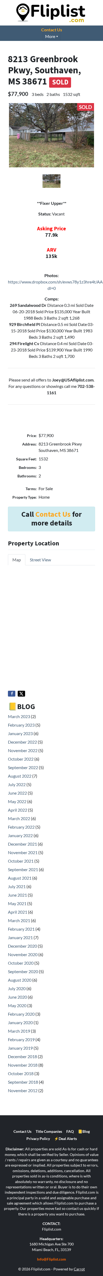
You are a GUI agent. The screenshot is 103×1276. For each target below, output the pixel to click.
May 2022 (17, 801)
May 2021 (17, 903)
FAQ (70, 1131)
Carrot (79, 1269)
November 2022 (23, 750)
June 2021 (17, 894)
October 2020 (21, 962)
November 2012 (23, 1090)
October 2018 (21, 1073)
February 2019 (21, 1039)
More (50, 36)
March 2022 (19, 818)
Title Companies (49, 1131)
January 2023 (20, 733)
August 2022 (19, 775)
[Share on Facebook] (11, 694)
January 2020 (20, 1022)
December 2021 (22, 843)
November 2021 (23, 852)
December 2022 (22, 741)
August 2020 (19, 979)
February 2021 (21, 928)
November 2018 (23, 1064)
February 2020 (21, 1013)
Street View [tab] (40, 559)
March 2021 (19, 920)
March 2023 (19, 716)
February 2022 (21, 826)
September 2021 (23, 869)
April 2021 (17, 911)
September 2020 (23, 971)
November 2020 (23, 954)
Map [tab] (16, 559)
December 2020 (22, 945)
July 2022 (17, 784)
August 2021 (19, 877)
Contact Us (51, 29)
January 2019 (20, 1047)
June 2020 (17, 996)
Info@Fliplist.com (51, 1259)
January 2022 (20, 835)
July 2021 (17, 886)
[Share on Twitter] (21, 694)
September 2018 (23, 1081)
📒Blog (84, 1131)
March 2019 (19, 1030)
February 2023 (21, 724)
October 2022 (21, 758)
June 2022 (17, 792)
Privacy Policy (38, 1139)
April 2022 (17, 809)
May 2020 (17, 1005)
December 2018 (22, 1056)
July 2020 (17, 988)
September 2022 (23, 767)
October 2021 (21, 860)
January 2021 (20, 937)
